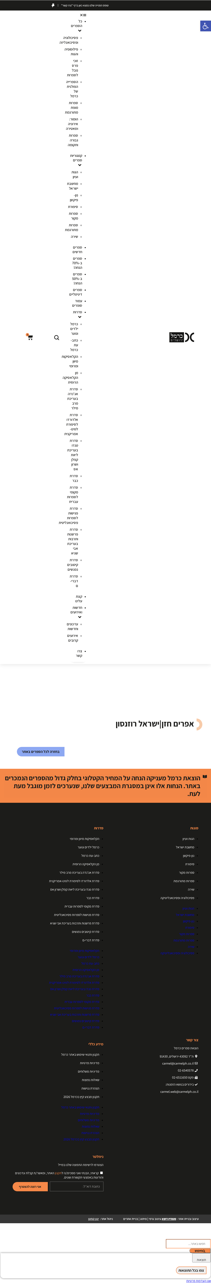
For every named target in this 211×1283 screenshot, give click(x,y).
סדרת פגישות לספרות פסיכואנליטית (76, 915)
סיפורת (73, 206)
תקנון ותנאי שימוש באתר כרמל (80, 1054)
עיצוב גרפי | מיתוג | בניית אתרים (149, 1219)
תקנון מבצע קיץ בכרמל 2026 (81, 1097)
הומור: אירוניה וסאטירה (72, 124)
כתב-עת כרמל (74, 345)
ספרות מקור (73, 216)
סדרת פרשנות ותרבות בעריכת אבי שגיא (72, 541)
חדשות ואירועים (76, 609)
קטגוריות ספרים (76, 157)
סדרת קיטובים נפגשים (72, 565)
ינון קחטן (93, 1219)
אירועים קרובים (72, 638)
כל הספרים (76, 23)
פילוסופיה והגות (71, 51)
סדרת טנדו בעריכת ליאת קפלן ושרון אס (72, 454)
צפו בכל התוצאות (191, 1270)
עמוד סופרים (77, 303)
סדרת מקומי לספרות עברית (72, 494)
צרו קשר (79, 653)
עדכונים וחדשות (72, 626)
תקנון (58, 1173)
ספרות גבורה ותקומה (73, 140)
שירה (74, 236)
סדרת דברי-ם (74, 581)
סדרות (77, 312)
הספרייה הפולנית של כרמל (72, 88)
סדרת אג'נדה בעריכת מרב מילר (72, 398)
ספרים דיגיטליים (75, 292)
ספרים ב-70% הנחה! (77, 263)
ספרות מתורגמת (71, 227)
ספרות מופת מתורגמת (71, 107)
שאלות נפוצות (90, 1080)
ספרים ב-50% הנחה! (77, 278)
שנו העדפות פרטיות (198, 1281)
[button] (78, 15)
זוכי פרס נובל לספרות (72, 67)
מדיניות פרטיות (89, 1063)
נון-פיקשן (74, 197)
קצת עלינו (78, 598)
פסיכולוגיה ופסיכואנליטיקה (177, 898)
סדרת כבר (74, 478)
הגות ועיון (75, 174)
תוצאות (201, 1260)
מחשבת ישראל (72, 186)
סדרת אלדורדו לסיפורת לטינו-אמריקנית (71, 424)
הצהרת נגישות (90, 1088)
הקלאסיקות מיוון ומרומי (84, 839)
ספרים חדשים (77, 249)
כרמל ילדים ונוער (74, 329)
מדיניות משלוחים (88, 1071)
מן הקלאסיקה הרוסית (70, 377)
